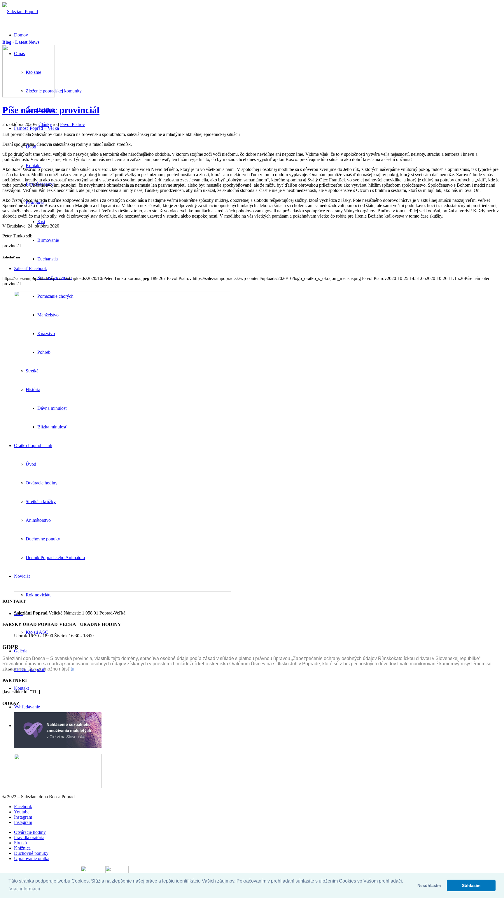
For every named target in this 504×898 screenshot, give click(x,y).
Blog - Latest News (20, 42)
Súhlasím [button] (471, 885)
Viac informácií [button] (24, 888)
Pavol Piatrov (72, 124)
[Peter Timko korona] (28, 95)
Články (45, 124)
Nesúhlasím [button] (429, 885)
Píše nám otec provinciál (50, 110)
